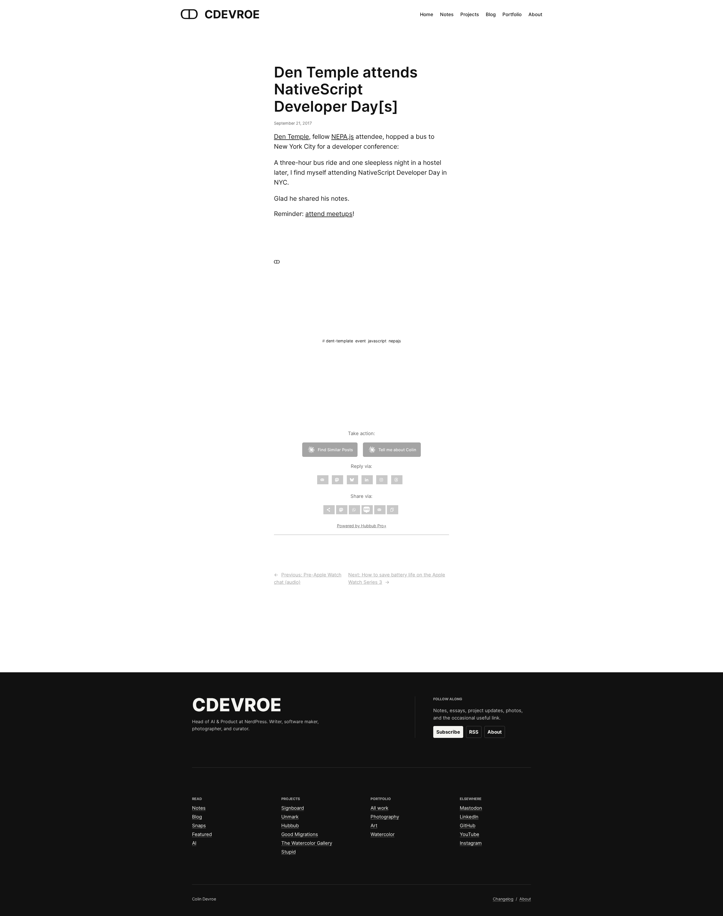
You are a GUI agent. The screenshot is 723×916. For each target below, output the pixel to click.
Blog (197, 817)
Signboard (292, 808)
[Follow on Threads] (396, 479)
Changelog (503, 898)
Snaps (199, 825)
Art (374, 825)
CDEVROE (232, 14)
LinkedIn (469, 817)
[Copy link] (392, 509)
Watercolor (383, 834)
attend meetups (328, 213)
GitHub (467, 825)
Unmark (290, 817)
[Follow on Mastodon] (337, 479)
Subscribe (448, 732)
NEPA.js (342, 136)
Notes (199, 808)
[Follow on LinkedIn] (367, 479)
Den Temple (291, 136)
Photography (385, 817)
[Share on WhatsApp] (354, 509)
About (494, 732)
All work (379, 808)
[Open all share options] (329, 509)
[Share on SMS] (367, 509)
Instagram (471, 843)
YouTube (469, 834)
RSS (473, 732)
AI (194, 843)
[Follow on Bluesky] (352, 479)
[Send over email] (380, 509)
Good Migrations (299, 834)
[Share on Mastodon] (341, 509)
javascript (377, 340)
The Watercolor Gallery (306, 843)
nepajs (395, 340)
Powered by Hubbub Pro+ (361, 525)
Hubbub (290, 825)
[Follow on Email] (322, 479)
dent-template (339, 340)
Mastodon (471, 808)
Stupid (288, 852)
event (360, 340)
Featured (202, 834)
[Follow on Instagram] (381, 479)
